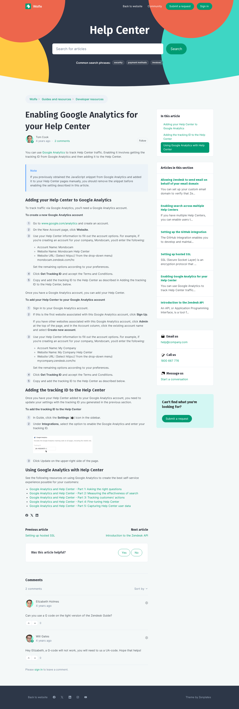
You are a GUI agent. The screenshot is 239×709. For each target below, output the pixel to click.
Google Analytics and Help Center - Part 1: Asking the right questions (76, 489)
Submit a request (180, 6)
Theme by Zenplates (198, 697)
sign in (38, 669)
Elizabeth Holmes (47, 601)
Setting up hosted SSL (40, 535)
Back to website (132, 6)
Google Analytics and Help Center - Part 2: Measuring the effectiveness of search (84, 493)
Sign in (204, 6)
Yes (124, 552)
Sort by (139, 588)
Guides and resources (56, 99)
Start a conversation (174, 379)
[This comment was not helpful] (35, 623)
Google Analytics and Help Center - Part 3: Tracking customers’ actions (77, 497)
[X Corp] (31, 515)
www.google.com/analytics (59, 223)
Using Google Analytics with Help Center (184, 147)
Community (155, 6)
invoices (156, 62)
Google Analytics (53, 152)
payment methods (137, 62)
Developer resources (90, 99)
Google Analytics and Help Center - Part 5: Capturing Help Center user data (80, 506)
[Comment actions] (146, 602)
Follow (142, 140)
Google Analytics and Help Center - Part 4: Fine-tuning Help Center (74, 501)
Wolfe (33, 99)
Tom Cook (42, 137)
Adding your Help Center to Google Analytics (180, 126)
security (118, 62)
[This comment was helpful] (28, 623)
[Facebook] (26, 515)
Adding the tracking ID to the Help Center (184, 136)
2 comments (62, 141)
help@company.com (174, 342)
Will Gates (42, 636)
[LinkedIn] (37, 515)
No (137, 552)
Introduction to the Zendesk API (127, 535)
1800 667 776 (170, 360)
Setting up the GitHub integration (183, 232)
